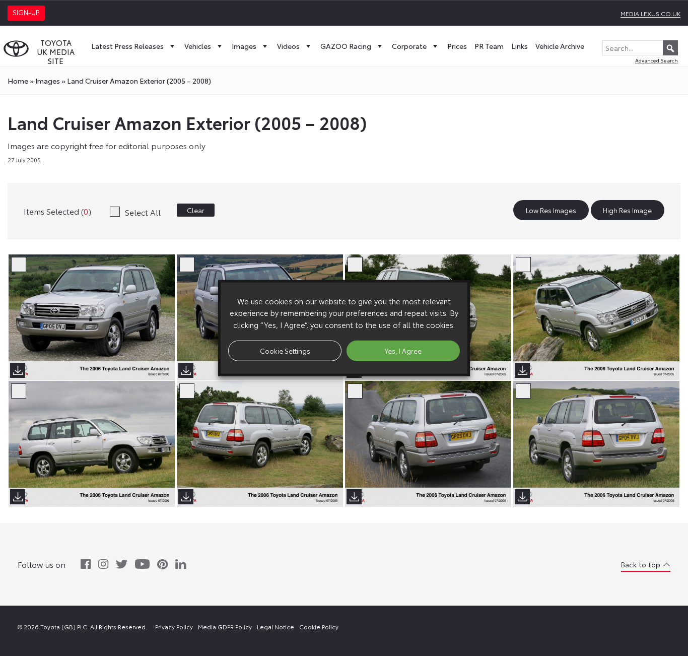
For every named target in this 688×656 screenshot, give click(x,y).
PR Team (489, 46)
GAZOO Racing (345, 46)
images (47, 81)
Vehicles (197, 46)
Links (519, 46)
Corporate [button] (409, 46)
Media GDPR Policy (225, 626)
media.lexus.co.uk (650, 13)
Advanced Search (656, 60)
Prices (457, 46)
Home (18, 81)
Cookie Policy (318, 626)
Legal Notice (275, 626)
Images (244, 46)
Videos (288, 46)
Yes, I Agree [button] (403, 350)
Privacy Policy (174, 626)
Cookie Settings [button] (285, 350)
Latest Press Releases (127, 46)
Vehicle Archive (559, 46)
